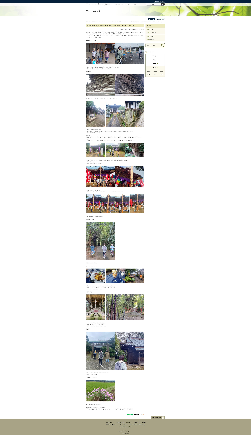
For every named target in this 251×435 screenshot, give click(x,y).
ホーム (151, 29)
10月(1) (161, 71)
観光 (125, 21)
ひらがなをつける (160, 1)
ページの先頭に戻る (156, 417)
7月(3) (161, 74)
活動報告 (119, 21)
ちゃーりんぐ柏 (111, 21)
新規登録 (101, 4)
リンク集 (128, 422)
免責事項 (144, 422)
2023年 (154, 63)
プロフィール (152, 32)
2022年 (154, 67)
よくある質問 (119, 422)
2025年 (154, 56)
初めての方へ (109, 422)
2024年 (154, 59)
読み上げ (152, 19)
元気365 (127, 433)
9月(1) (148, 74)
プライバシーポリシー (111, 424)
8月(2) (155, 74)
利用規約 (136, 422)
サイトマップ (123, 424)
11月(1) (155, 71)
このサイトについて (92, 4)
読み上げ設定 (161, 19)
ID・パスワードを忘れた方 (136, 424)
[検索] (163, 4)
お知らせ (151, 36)
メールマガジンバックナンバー (126, 426)
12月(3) (148, 71)
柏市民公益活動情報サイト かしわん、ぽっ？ (95, 21)
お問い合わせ (109, 4)
